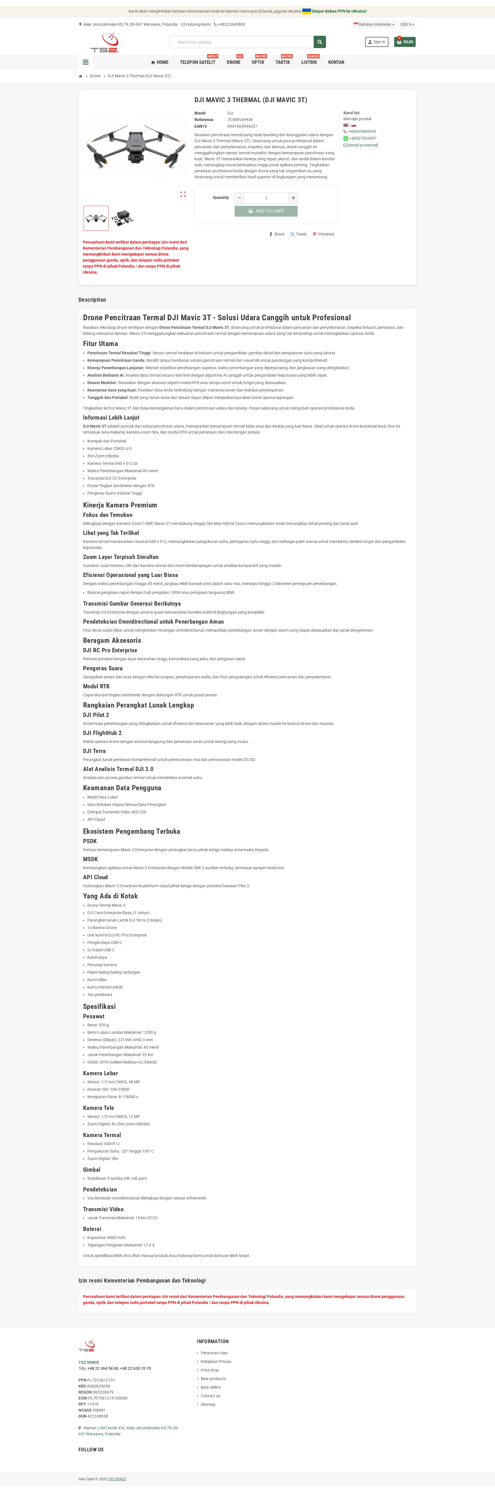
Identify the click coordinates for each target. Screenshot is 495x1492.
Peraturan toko (214, 1353)
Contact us (210, 1396)
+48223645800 (231, 24)
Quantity (221, 197)
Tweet (298, 234)
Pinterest (323, 234)
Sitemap (208, 1404)
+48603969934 (362, 131)
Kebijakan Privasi (216, 1361)
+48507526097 (362, 138)
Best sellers (211, 1387)
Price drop (210, 1370)
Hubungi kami (198, 24)
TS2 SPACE (117, 1479)
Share (276, 234)
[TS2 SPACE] (104, 41)
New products (213, 1378)
